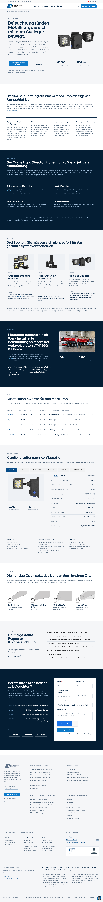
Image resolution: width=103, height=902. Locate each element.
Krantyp (78, 691)
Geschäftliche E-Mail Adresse (63, 691)
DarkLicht (10, 191)
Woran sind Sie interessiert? (65, 701)
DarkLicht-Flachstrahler (11, 879)
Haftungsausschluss (81, 897)
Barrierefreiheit (95, 897)
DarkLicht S (10, 435)
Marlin (8, 430)
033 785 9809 (11, 1)
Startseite (9, 12)
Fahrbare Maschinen (20, 12)
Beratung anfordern (12, 794)
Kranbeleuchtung (12, 111)
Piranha (18, 296)
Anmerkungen (61, 709)
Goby (8, 420)
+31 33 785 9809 (14, 656)
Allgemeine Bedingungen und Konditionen (39, 897)
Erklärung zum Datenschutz (64, 897)
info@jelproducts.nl (24, 1)
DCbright (7, 876)
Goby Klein (10, 415)
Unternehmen (80, 681)
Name (59, 681)
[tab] (11, 470)
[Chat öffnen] (99, 898)
